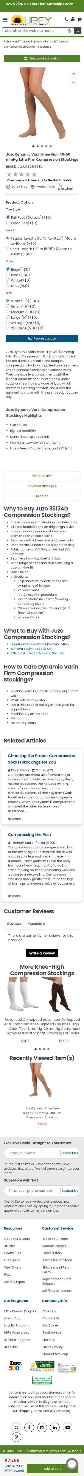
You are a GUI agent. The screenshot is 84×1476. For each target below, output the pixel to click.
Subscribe (70, 1153)
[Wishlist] (73, 74)
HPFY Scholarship (17, 1332)
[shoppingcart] (79, 19)
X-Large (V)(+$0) (26, 322)
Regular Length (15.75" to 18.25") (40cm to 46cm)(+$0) (43, 241)
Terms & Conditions (57, 1260)
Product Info (42, 475)
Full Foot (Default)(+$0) (31, 217)
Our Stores (50, 1325)
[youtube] (67, 1427)
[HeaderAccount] (73, 19)
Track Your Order (55, 1239)
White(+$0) (21, 280)
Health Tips (12, 1253)
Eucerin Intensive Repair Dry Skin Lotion (40, 644)
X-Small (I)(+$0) (25, 301)
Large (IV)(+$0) (24, 317)
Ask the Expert (14, 1282)
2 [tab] (38, 146)
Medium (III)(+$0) (26, 312)
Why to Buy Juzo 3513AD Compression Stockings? (37, 511)
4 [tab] (46, 146)
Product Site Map (55, 1354)
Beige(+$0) (20, 269)
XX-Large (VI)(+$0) (27, 328)
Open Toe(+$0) (24, 223)
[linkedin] (55, 1427)
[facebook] (29, 1427)
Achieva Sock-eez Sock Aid (31, 649)
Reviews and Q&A (42, 485)
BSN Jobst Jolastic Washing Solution (37, 653)
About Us (49, 1311)
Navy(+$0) (20, 285)
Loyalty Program (16, 1325)
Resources (13, 1228)
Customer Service (57, 1228)
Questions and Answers (23, 180)
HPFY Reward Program (20, 1311)
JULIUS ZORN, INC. (24, 166)
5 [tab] (50, 146)
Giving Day (12, 1318)
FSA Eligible (12, 1260)
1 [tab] (33, 146)
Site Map (48, 1340)
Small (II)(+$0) (23, 306)
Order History (52, 1253)
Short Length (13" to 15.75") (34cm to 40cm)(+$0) (41, 251)
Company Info (54, 1300)
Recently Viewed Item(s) (42, 1058)
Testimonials (52, 1332)
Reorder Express (54, 1246)
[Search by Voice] (69, 30)
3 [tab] (42, 146)
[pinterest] (16, 1437)
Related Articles (25, 740)
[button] (42, 58)
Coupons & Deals (17, 1239)
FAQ (7, 1274)
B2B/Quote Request (57, 1291)
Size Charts (12, 1267)
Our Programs (16, 1300)
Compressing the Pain (29, 834)
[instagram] (42, 1427)
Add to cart (52, 1469)
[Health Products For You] (31, 19)
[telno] (66, 19)
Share (16, 819)
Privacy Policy (52, 1347)
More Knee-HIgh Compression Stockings (42, 970)
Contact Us (50, 1318)
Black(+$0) (20, 275)
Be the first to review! (58, 180)
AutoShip (11, 1347)
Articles (42, 496)
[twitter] (16, 1427)
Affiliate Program (17, 1340)
